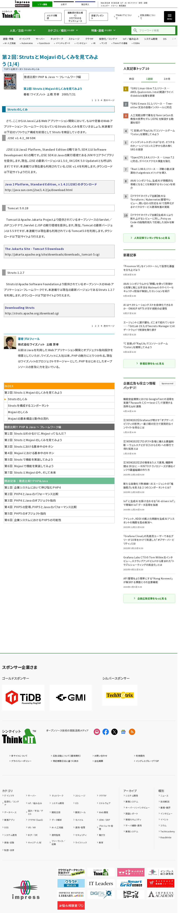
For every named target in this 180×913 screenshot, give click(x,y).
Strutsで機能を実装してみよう (33, 459)
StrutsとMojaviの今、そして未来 (35, 472)
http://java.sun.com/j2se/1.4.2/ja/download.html (39, 190)
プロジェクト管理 (106, 827)
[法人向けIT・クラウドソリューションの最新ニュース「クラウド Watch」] (71, 885)
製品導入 (85, 4)
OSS (6, 827)
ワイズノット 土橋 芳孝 (45, 94)
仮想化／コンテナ (108, 38)
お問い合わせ (100, 755)
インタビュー (81, 43)
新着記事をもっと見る (152, 363)
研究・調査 (143, 3)
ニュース (164, 795)
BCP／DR (33, 834)
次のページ (109, 100)
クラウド (89, 38)
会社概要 (98, 760)
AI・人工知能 (10, 43)
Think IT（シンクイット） (19, 14)
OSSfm (136, 43)
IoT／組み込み (131, 38)
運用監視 (56, 834)
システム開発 (151, 38)
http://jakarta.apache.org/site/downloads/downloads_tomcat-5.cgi (52, 254)
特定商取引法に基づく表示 (65, 760)
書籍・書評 (165, 807)
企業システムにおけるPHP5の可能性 (37, 520)
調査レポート (132, 813)
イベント (164, 819)
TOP (6, 68)
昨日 (131, 78)
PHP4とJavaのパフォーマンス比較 (36, 494)
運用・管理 (80, 827)
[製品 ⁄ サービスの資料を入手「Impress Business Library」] (71, 896)
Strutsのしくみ (17, 399)
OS (164, 38)
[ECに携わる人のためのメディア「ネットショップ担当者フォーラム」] (160, 885)
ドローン (114, 6)
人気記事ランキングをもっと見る (152, 238)
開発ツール (80, 812)
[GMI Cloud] (71, 697)
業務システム (132, 801)
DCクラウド (132, 3)
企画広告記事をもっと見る (152, 598)
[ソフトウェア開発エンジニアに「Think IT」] (101, 874)
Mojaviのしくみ (18, 412)
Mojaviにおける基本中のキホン (34, 453)
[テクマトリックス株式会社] (119, 695)
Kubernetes (27, 43)
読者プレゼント (97, 17)
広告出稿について (147, 17)
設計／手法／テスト (35, 812)
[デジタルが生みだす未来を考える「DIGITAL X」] (101, 896)
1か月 (167, 78)
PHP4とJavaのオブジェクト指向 (35, 500)
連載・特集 (8, 38)
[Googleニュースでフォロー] (123, 732)
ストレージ (74, 38)
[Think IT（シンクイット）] (19, 741)
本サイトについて (19, 755)
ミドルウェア (104, 803)
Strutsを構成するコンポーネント (28, 405)
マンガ (104, 43)
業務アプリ (9, 819)
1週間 (149, 78)
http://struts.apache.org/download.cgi (32, 313)
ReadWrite (165, 837)
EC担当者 (115, 3)
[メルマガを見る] (97, 732)
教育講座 (122, 6)
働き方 (102, 834)
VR (94, 43)
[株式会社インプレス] (26, 890)
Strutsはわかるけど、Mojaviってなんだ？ (40, 433)
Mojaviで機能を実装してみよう (34, 466)
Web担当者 (105, 3)
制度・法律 (9, 850)
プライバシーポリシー (21, 760)
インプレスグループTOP (147, 760)
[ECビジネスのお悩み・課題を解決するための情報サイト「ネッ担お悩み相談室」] (71, 907)
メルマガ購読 (52, 17)
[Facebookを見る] (105, 732)
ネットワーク (56, 38)
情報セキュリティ (133, 819)
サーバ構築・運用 (134, 825)
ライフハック (81, 842)
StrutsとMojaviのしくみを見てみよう (38, 440)
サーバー (40, 38)
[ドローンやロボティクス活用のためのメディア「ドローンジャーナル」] (130, 896)
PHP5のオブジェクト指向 (30, 513)
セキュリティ (80, 834)
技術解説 (164, 801)
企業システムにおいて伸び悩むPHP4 (37, 487)
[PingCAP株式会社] (23, 697)
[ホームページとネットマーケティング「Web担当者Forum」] (130, 874)
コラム (163, 825)
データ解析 (57, 819)
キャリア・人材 (34, 842)
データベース (10, 812)
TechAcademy (167, 831)
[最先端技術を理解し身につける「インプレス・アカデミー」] (160, 896)
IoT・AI (123, 3)
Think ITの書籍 (120, 43)
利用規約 (140, 755)
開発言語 (56, 812)
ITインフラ (24, 38)
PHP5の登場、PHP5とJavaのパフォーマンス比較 (45, 507)
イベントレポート (63, 43)
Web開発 (103, 812)
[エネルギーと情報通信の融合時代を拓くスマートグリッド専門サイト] (130, 885)
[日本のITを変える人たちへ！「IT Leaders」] (101, 885)
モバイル (79, 819)
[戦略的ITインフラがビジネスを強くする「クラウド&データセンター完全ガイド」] (71, 874)
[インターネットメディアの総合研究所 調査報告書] (160, 874)
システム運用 (10, 834)
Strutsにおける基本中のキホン (33, 446)
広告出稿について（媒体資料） (67, 755)
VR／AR (32, 827)
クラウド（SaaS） (35, 819)
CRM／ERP (104, 819)
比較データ (16, 68)
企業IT (64, 4)
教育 (101, 842)
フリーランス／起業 (58, 842)
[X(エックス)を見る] (114, 732)
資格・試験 (9, 842)
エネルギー (105, 6)
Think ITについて (123, 17)
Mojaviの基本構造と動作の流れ (28, 418)
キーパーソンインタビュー (138, 807)
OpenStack (44, 43)
